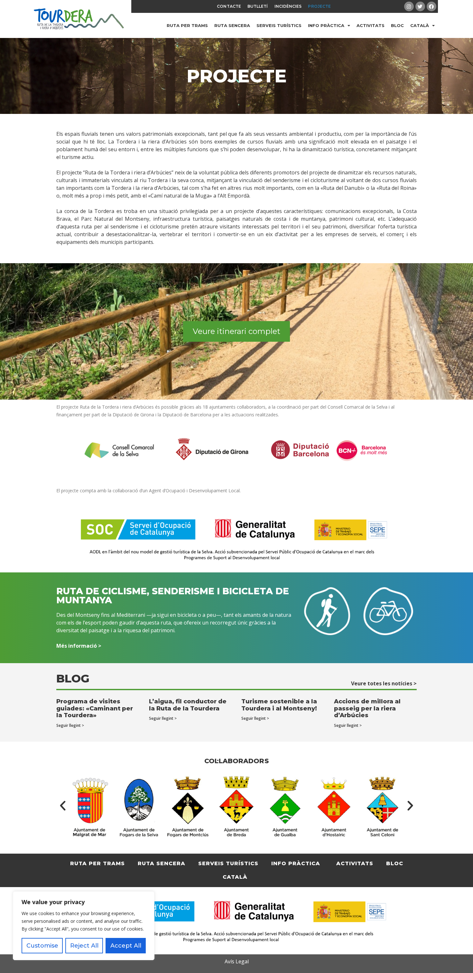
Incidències (288, 6)
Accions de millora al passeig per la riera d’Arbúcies (367, 708)
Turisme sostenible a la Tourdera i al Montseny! (279, 705)
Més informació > (78, 645)
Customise (42, 945)
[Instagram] (409, 6)
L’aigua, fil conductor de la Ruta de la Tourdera (188, 705)
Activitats (371, 25)
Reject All (84, 945)
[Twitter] (420, 6)
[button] (62, 805)
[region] (83, 925)
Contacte (229, 6)
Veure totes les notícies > (384, 683)
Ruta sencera (232, 25)
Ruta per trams (187, 25)
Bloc (397, 25)
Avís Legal (237, 961)
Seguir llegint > (70, 725)
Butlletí (257, 6)
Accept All (125, 945)
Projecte (319, 6)
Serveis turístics (278, 25)
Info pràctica (326, 25)
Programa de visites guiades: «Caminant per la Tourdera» (94, 708)
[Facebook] (431, 6)
